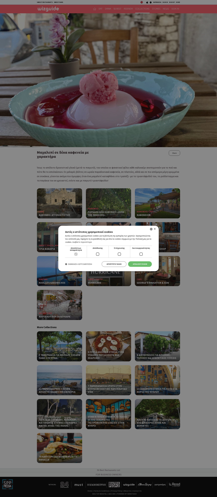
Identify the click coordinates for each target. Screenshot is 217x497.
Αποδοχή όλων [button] (140, 264)
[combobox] (151, 229)
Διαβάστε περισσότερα (82, 242)
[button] (78, 264)
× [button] (155, 229)
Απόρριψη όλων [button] (114, 264)
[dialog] (108, 248)
